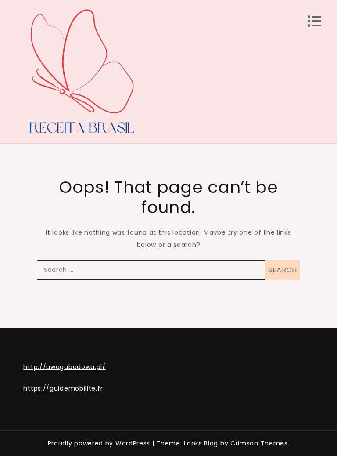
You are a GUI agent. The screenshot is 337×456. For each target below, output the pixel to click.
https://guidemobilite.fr (63, 388)
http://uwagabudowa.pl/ (64, 366)
